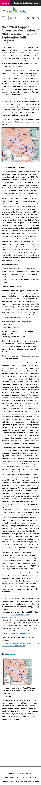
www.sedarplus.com (9, 617)
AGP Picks (5, 3)
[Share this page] (38, 18)
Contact (36, 782)
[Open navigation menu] (3, 18)
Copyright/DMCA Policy (10, 782)
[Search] (28, 18)
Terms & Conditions (29, 777)
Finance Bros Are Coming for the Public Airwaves (19, 3)
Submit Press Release (12, 777)
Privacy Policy (26, 782)
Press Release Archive (24, 773)
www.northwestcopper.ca (27, 317)
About (11, 773)
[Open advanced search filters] (33, 18)
